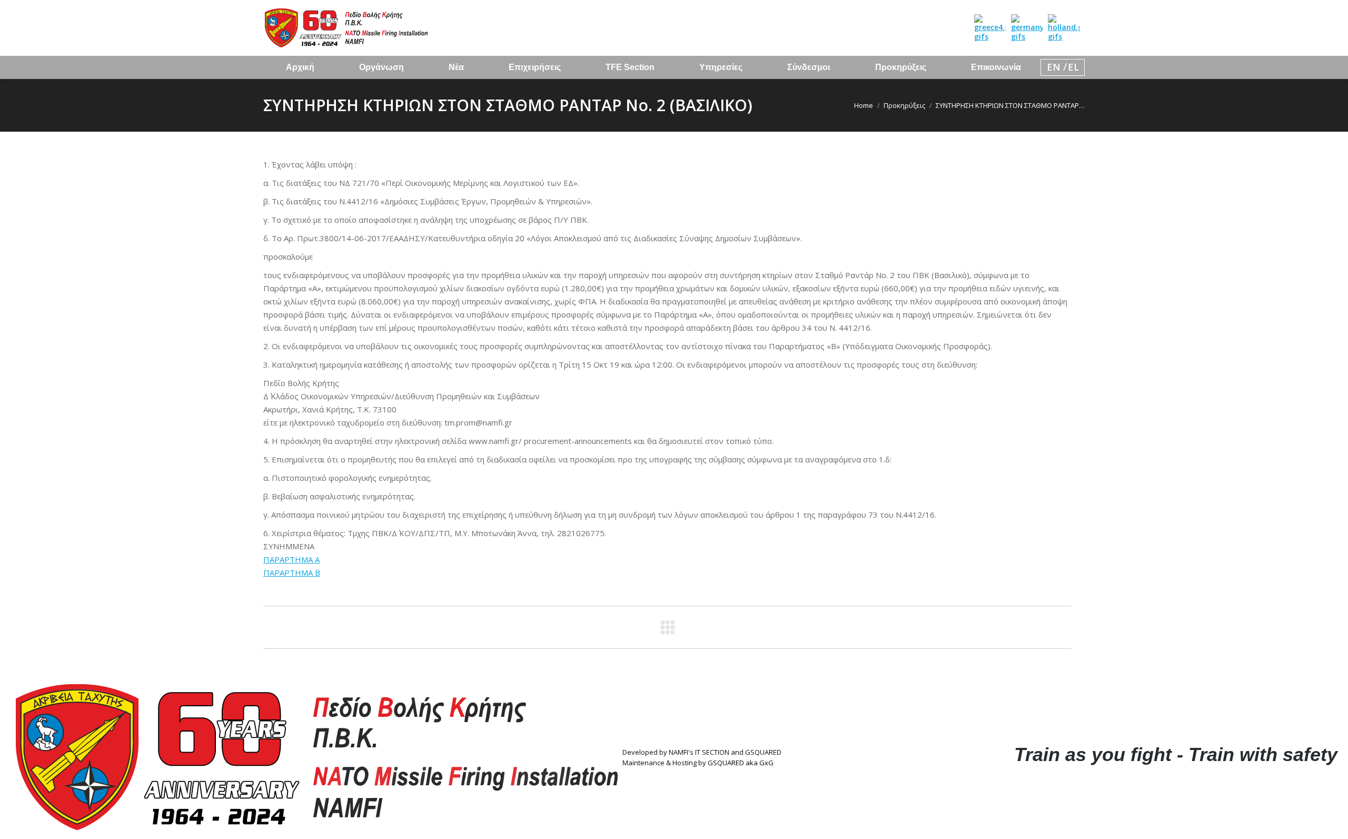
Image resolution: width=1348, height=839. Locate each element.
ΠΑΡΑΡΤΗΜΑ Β (291, 572)
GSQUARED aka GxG (741, 762)
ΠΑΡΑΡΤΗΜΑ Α (291, 559)
